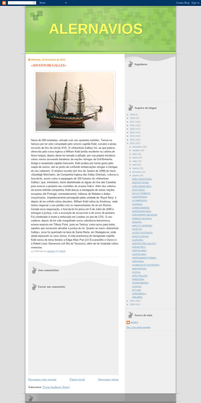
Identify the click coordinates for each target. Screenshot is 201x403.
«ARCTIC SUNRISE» (142, 225)
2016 (132, 125)
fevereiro (137, 172)
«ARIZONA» (138, 261)
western (134, 322)
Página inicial (77, 379)
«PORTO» (137, 229)
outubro (136, 150)
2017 (132, 122)
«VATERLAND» (139, 250)
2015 (132, 129)
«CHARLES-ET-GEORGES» (145, 265)
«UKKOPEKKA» (139, 197)
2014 (132, 132)
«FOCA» (136, 272)
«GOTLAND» (138, 190)
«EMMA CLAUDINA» (142, 218)
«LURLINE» (137, 240)
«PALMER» (137, 297)
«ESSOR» (137, 222)
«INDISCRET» (139, 247)
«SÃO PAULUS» (140, 275)
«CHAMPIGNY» (139, 200)
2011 (132, 143)
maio (135, 161)
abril (134, 164)
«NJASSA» (137, 204)
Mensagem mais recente (42, 379)
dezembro (137, 147)
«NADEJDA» (138, 279)
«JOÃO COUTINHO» (142, 232)
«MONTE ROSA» (140, 182)
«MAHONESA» (139, 268)
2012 (132, 140)
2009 (132, 304)
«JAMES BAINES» (141, 208)
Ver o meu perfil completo (139, 327)
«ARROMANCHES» (141, 211)
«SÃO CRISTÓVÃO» (142, 179)
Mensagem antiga (108, 379)
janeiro (135, 175)
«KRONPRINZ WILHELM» (144, 215)
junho (135, 157)
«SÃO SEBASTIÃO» (141, 186)
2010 (132, 301)
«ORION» (137, 286)
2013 (132, 136)
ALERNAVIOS (96, 29)
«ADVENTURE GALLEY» (144, 243)
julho (134, 154)
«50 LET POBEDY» (141, 193)
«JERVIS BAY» (139, 254)
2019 (132, 114)
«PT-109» (136, 290)
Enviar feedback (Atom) (56, 387)
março (135, 168)
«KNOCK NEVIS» (140, 236)
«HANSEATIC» (139, 293)
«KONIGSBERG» (140, 283)
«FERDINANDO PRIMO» (144, 258)
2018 (132, 118)
